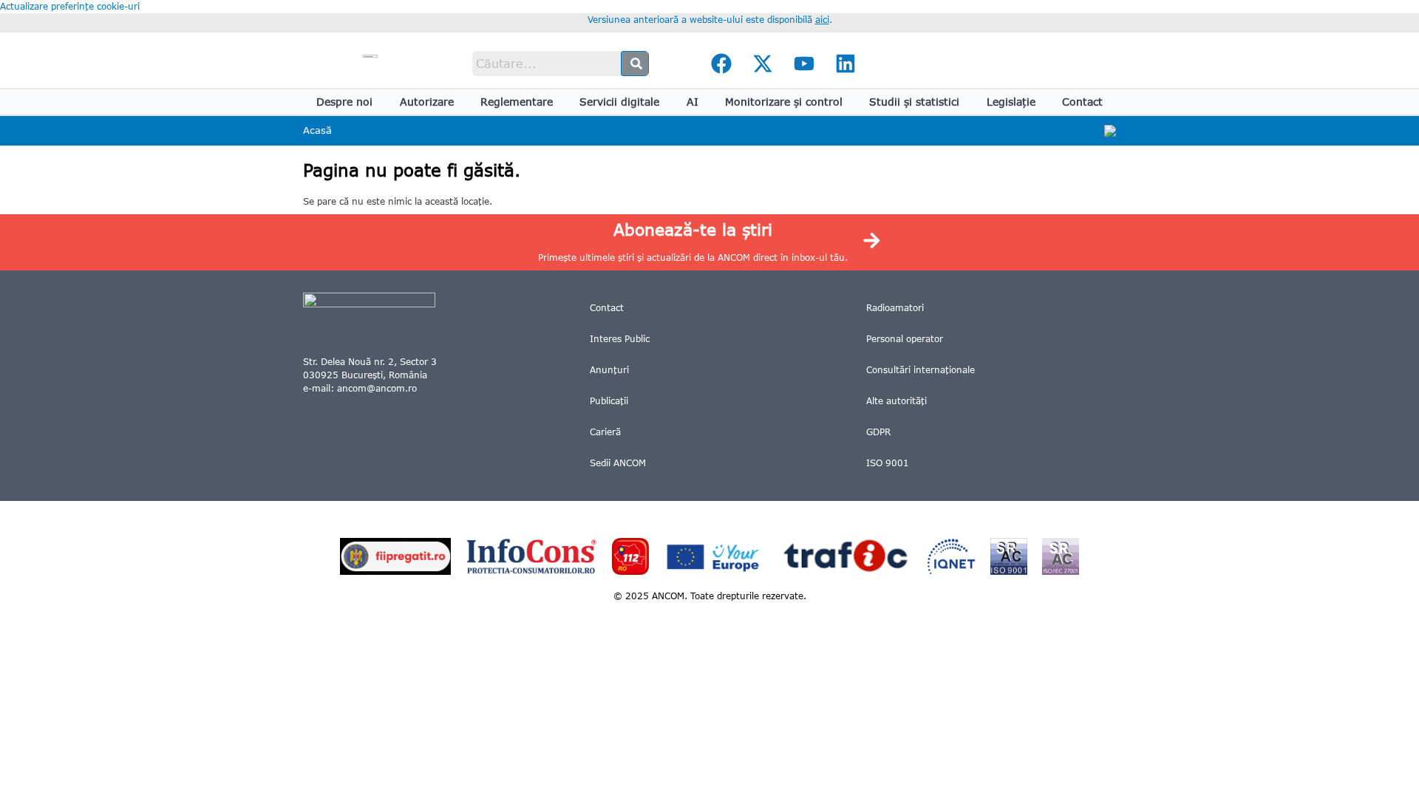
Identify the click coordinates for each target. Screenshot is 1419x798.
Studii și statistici (914, 101)
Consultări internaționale (920, 369)
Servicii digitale (619, 101)
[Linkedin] (845, 63)
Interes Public (620, 338)
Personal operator (904, 338)
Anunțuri (609, 369)
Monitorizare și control (784, 101)
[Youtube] (804, 63)
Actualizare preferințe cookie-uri (70, 6)
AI (692, 101)
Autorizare (427, 101)
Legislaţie (1011, 101)
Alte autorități (896, 400)
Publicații (609, 400)
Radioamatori (895, 307)
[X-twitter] (762, 63)
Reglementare (516, 101)
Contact (1082, 101)
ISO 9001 (887, 462)
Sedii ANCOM (618, 462)
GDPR (878, 431)
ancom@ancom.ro (377, 388)
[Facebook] (721, 63)
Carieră (605, 431)
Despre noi (344, 101)
